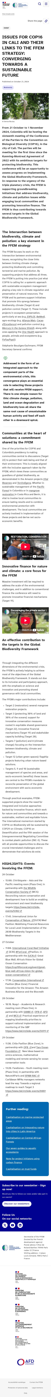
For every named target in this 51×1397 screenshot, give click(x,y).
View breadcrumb (8, 14)
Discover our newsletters (16, 1204)
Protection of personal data (18, 1388)
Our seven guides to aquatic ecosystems (21, 1150)
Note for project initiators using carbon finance (23, 1161)
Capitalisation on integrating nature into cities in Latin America (25, 1129)
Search (39, 4)
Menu (46, 4)
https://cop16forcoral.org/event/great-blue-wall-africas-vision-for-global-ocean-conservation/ (25, 971)
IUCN (31, 956)
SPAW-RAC (31, 1076)
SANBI (27, 1012)
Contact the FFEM (36, 1382)
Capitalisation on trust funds (21, 1169)
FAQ (25, 1393)
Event (6, 28)
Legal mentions (37, 1388)
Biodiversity (8, 87)
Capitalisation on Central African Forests (23, 1140)
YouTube (12, 1225)
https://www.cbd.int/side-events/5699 (25, 1031)
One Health (28, 332)
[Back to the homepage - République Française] (20, 5)
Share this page (46, 21)
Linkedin (20, 1225)
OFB (37, 1012)
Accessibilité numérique (16, 1382)
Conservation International (26, 980)
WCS (16, 1016)
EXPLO (30, 317)
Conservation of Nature (18, 920)
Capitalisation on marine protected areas (25, 1119)
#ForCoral (21, 952)
